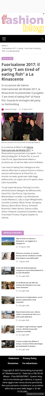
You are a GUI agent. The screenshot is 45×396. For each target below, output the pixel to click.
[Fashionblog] (23, 23)
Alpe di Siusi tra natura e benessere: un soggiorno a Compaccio (26, 240)
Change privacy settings (35, 394)
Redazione (13, 358)
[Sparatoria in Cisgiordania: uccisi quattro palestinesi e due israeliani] (8, 300)
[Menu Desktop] (4, 38)
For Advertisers (29, 363)
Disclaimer (13, 363)
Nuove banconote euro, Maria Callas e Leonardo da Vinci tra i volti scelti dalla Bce (28, 314)
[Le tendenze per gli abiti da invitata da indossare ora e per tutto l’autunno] (8, 285)
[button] (43, 38)
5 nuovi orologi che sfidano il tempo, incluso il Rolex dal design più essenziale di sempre (29, 343)
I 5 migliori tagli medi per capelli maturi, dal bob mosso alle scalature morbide (29, 329)
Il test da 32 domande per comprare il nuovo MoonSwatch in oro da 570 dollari (29, 270)
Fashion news (7, 58)
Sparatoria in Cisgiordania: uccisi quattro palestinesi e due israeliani (29, 299)
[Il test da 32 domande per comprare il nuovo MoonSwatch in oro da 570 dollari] (8, 271)
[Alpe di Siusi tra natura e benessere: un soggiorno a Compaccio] (8, 241)
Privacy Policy (29, 358)
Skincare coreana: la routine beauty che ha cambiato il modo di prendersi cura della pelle (29, 255)
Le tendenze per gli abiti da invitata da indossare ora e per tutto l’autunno (28, 285)
